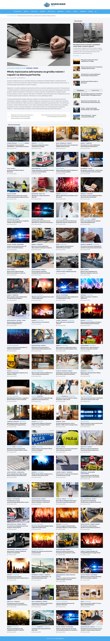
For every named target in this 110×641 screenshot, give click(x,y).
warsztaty (84, 370)
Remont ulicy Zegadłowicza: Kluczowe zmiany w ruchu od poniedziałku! (89, 273)
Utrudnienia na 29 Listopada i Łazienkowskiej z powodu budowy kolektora (17, 605)
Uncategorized (60, 168)
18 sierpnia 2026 (12, 632)
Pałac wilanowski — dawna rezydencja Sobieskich (88, 116)
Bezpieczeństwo (36, 168)
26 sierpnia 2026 (12, 148)
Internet (19, 320)
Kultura (34, 295)
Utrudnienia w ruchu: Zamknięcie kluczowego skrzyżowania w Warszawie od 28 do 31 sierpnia (90, 76)
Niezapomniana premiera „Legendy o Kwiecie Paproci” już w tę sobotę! (18, 398)
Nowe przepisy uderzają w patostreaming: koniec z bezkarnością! (14, 324)
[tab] (80, 90)
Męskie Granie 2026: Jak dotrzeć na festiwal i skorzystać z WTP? (42, 474)
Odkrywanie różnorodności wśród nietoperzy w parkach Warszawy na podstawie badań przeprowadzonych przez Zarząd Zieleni (22, 116)
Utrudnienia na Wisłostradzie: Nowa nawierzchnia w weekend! (42, 604)
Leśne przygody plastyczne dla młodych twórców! (65, 604)
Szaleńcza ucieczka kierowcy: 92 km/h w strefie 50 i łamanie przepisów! (16, 248)
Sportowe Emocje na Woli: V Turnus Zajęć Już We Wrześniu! (91, 604)
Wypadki (14, 193)
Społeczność (91, 472)
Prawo (24, 320)
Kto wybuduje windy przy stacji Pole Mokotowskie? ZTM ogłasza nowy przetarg (91, 95)
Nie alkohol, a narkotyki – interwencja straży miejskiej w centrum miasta (92, 171)
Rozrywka (60, 11)
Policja (90, 168)
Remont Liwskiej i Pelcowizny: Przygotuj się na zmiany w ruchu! (65, 552)
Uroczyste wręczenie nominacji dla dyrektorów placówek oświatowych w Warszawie (92, 248)
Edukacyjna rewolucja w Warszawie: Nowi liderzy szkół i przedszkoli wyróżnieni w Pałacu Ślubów (66, 374)
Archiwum (82, 11)
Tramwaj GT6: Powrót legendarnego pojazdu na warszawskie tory (42, 398)
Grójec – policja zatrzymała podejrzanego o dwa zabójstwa (90, 109)
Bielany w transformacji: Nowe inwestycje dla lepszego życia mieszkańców (89, 450)
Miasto (26, 11)
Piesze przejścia (11, 472)
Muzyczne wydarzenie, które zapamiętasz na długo (89, 60)
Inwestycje (84, 446)
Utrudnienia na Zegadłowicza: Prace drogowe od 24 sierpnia (17, 526)
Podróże (58, 320)
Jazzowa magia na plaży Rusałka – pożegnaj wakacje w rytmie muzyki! (66, 526)
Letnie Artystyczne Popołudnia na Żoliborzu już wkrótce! (17, 348)
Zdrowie (42, 11)
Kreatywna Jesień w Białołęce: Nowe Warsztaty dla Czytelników (91, 196)
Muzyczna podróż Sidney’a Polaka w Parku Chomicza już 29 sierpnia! (91, 323)
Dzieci (82, 219)
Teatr (13, 446)
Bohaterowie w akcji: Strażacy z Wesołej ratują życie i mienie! (90, 348)
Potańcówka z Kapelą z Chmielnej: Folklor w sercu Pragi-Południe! (41, 424)
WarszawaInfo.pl (60, 638)
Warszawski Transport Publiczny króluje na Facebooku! (16, 552)
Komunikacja (63, 143)
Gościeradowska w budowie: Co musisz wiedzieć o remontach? (41, 501)
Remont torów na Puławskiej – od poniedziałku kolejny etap (41, 577)
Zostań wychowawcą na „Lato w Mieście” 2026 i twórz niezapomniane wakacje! (67, 425)
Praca (63, 421)
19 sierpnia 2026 (37, 529)
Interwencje (84, 168)
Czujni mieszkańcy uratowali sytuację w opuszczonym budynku (43, 171)
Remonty (69, 143)
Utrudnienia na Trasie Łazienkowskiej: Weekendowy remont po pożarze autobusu (18, 502)
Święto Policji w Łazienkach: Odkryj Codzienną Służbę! (42, 449)
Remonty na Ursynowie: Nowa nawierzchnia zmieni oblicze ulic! (41, 348)
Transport (89, 143)
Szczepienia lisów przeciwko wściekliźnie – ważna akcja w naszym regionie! (17, 146)
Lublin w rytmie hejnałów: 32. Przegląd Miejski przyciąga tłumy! (90, 552)
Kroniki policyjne (20, 68)
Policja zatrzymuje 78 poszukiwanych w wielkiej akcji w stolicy (67, 297)
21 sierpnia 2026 (37, 401)
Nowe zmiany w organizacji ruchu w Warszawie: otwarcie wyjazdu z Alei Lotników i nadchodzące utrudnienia (67, 349)
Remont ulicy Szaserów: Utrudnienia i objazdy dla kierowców (91, 67)
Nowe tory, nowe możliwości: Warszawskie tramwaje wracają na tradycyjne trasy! (41, 248)
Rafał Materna (21, 78)
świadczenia (35, 193)
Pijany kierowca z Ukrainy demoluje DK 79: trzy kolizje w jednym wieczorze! (91, 578)
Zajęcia (93, 219)
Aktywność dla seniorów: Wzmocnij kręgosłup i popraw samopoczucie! (66, 221)
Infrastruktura (36, 269)
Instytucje (51, 11)
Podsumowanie (11, 549)
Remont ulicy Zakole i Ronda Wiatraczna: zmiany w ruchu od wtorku (16, 273)
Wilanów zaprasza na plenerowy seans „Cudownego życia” (43, 297)
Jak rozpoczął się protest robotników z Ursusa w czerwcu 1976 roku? (92, 398)
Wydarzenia (21, 143)
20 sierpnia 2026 (12, 477)
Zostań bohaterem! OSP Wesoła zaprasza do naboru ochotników (90, 476)
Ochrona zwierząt (12, 143)
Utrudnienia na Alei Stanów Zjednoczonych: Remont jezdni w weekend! (90, 527)
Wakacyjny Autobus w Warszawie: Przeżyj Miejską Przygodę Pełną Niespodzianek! (16, 425)
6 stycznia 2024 (12, 78)
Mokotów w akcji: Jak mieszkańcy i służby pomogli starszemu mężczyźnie (66, 579)
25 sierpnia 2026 (86, 148)
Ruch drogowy (16, 498)
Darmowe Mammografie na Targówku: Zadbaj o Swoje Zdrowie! (18, 221)
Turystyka (34, 11)
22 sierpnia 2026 (37, 351)
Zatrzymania (39, 219)
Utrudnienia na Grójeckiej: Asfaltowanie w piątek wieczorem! (91, 501)
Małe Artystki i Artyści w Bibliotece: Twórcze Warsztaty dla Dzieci (42, 373)
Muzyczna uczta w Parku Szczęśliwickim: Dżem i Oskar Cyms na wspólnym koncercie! (18, 578)
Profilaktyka (10, 219)
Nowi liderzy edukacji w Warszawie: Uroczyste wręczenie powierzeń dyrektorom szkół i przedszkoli (66, 502)
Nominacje (89, 244)
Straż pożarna (85, 345)
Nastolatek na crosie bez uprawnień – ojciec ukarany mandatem (67, 449)
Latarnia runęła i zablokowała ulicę (66, 271)
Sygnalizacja (20, 472)
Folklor (34, 421)
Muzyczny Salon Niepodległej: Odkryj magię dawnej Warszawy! (42, 526)
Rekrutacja (84, 472)
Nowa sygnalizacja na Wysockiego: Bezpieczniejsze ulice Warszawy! (17, 474)
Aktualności (17, 11)
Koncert (58, 193)
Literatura (89, 193)
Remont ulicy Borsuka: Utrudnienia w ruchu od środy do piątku (67, 171)
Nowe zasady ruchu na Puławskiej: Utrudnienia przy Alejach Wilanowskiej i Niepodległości (17, 298)
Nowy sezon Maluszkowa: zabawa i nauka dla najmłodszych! (91, 221)
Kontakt (91, 11)
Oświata (70, 370)
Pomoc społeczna (70, 574)
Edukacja (83, 193)
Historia (34, 396)
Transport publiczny (13, 421)
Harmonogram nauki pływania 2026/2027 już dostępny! (64, 247)
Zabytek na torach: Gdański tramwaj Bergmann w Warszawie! (66, 398)
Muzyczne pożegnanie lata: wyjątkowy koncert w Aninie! (15, 629)
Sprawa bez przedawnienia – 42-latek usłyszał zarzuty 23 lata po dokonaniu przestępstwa (90, 102)
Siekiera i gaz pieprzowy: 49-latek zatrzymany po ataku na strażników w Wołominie (67, 630)
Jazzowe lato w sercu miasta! (40, 322)
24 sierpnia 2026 (37, 275)
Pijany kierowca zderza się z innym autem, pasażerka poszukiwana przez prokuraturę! (18, 197)
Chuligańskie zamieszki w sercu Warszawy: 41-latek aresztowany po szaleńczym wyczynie (42, 222)
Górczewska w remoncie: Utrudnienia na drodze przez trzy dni (67, 474)
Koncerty (34, 143)
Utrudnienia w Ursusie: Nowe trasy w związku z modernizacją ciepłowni (91, 629)
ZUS (44, 193)
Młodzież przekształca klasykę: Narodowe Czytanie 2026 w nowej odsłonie (17, 450)
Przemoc (63, 626)
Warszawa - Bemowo (32, 68)
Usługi (68, 11)
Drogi (57, 143)
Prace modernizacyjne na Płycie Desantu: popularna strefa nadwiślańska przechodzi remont (53, 115)
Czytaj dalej (76, 55)
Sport (75, 11)
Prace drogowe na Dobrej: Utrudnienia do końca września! (41, 272)
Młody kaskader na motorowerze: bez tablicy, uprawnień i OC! (91, 424)
